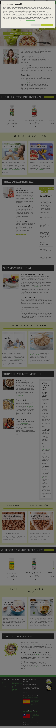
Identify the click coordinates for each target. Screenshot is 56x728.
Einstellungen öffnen (35, 25)
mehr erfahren (6, 22)
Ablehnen (5, 25)
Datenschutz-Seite (30, 20)
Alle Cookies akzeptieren (47, 25)
